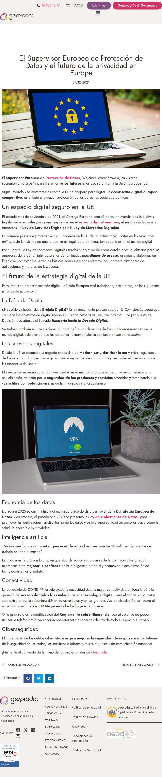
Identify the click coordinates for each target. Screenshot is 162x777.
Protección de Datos (63, 177)
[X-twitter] (26, 730)
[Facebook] (18, 730)
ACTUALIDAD (52, 733)
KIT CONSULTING (55, 740)
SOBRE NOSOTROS (56, 707)
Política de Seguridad (86, 750)
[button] (98, 12)
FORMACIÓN (52, 727)
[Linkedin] (33, 730)
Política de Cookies (85, 717)
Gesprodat (99, 652)
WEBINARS (51, 720)
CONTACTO (74, 5)
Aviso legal (79, 726)
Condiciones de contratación (82, 738)
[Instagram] (18, 736)
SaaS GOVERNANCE (57, 747)
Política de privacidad (86, 707)
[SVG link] (121, 734)
